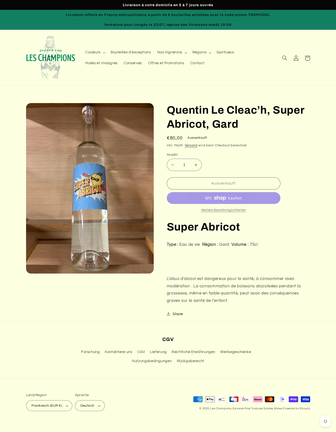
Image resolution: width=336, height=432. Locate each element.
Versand (191, 145)
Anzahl (172, 154)
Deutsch (87, 405)
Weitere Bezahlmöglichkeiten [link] (223, 210)
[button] (94, 52)
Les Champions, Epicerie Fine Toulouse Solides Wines (246, 408)
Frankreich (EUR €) (46, 405)
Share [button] (178, 314)
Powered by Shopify (296, 408)
